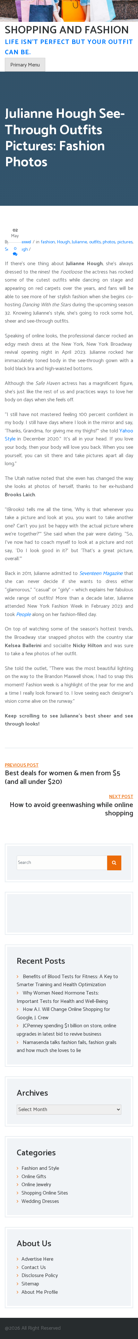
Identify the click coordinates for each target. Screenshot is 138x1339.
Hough (63, 242)
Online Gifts (34, 1176)
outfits (95, 242)
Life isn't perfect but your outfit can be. (69, 47)
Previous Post (22, 765)
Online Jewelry (36, 1184)
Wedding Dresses (40, 1201)
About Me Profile (40, 1292)
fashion (48, 242)
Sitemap (30, 1284)
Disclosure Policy (40, 1275)
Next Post (121, 797)
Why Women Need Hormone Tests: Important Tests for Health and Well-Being (62, 997)
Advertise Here (37, 1259)
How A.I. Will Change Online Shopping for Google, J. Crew (63, 1013)
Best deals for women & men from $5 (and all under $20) (62, 777)
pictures (125, 242)
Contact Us (34, 1267)
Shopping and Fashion (67, 30)
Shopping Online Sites (45, 1193)
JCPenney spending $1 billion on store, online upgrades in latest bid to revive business (66, 1030)
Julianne (79, 242)
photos (109, 242)
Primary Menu (25, 65)
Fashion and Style (40, 1168)
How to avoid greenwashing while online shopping (71, 809)
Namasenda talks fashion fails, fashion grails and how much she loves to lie (66, 1046)
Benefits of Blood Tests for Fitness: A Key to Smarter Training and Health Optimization (67, 980)
